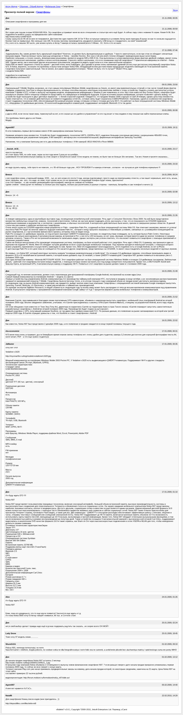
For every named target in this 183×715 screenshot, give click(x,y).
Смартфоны (43, 12)
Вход (175, 10)
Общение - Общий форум (31, 6)
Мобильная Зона (52, 6)
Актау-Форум (11, 6)
